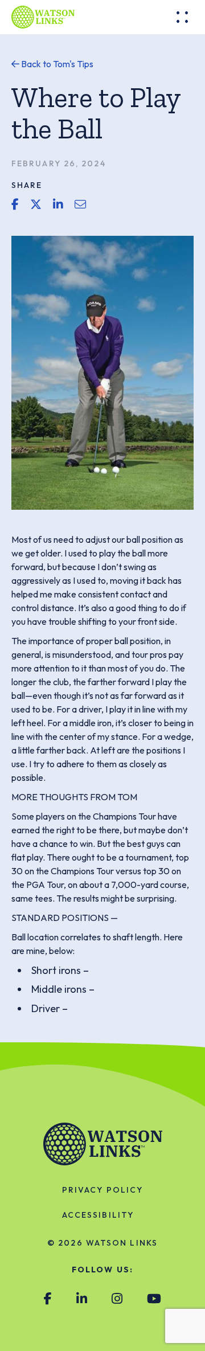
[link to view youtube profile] (154, 1299)
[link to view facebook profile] (48, 1299)
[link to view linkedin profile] (82, 1299)
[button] (182, 17)
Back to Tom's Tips (56, 63)
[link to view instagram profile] (117, 1299)
